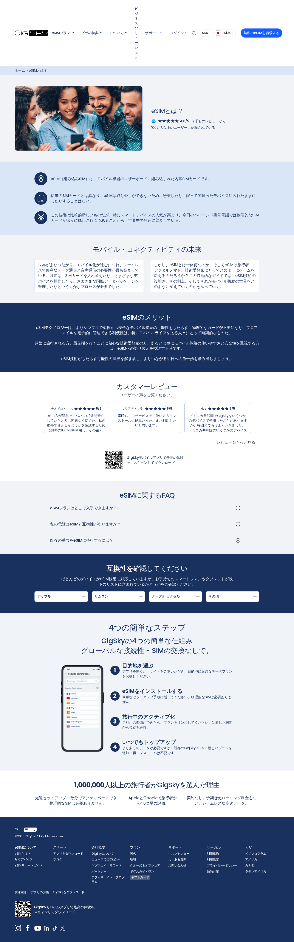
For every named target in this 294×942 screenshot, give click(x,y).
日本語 (226, 33)
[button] (62, 33)
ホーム (20, 70)
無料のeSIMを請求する (261, 32)
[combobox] (225, 33)
